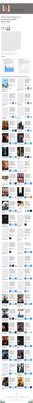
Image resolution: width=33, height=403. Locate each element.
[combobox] (8, 29)
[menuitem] (5, 397)
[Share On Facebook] (1, 27)
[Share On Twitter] (5, 27)
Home (2, 25)
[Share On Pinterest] (3, 27)
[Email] (7, 27)
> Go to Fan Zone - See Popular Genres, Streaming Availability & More (10, 53)
